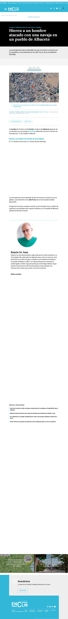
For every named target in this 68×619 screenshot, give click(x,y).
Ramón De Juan (44, 112)
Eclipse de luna (59, 3)
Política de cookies (40, 611)
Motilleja (28, 121)
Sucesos (36, 17)
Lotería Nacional (49, 3)
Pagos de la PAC (39, 3)
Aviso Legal (26, 611)
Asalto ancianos (12, 3)
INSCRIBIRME (22, 590)
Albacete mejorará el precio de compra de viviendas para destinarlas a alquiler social (32, 413)
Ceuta (19, 3)
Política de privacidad (32, 611)
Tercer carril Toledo (27, 3)
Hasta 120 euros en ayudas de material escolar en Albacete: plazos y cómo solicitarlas (33, 421)
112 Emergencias (16, 121)
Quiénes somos (47, 611)
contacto (53, 610)
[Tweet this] (34, 68)
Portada (30, 17)
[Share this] (30, 68)
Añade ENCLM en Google (34, 70)
